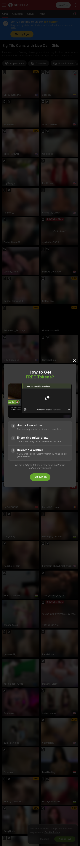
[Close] (74, 360)
